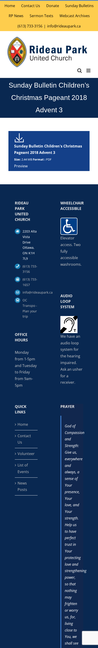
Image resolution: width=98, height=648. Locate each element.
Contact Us (24, 439)
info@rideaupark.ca (64, 26)
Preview (21, 166)
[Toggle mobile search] (79, 70)
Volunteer (26, 453)
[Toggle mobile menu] (88, 70)
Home (23, 424)
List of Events (23, 468)
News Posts (22, 486)
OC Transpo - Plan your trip (30, 308)
